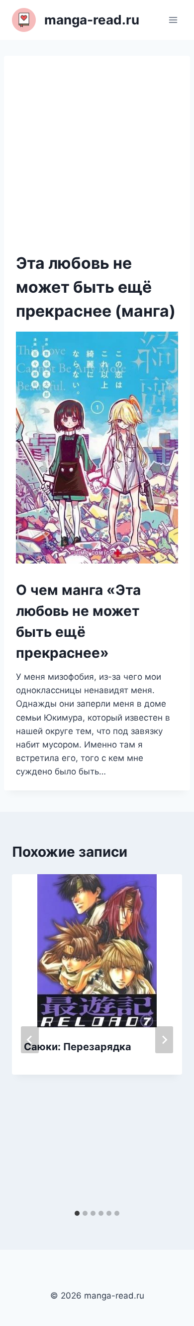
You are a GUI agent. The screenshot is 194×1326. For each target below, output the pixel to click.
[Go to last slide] (30, 1039)
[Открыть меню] (173, 19)
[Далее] (164, 1039)
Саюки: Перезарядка (77, 1047)
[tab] (77, 1213)
